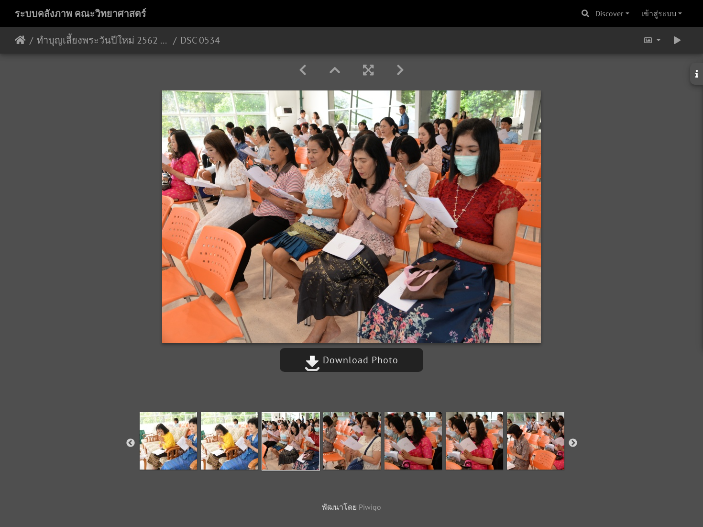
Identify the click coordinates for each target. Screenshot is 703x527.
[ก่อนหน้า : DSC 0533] (302, 70)
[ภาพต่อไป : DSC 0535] (400, 70)
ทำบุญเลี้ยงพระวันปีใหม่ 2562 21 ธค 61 (103, 40)
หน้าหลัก (20, 40)
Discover (609, 13)
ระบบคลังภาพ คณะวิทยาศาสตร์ (80, 13)
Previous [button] (130, 443)
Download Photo (359, 360)
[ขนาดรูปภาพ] (652, 40)
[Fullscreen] (368, 70)
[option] (168, 441)
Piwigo (370, 507)
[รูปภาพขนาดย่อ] (335, 70)
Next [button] (573, 443)
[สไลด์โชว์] (677, 40)
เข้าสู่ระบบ (658, 13)
